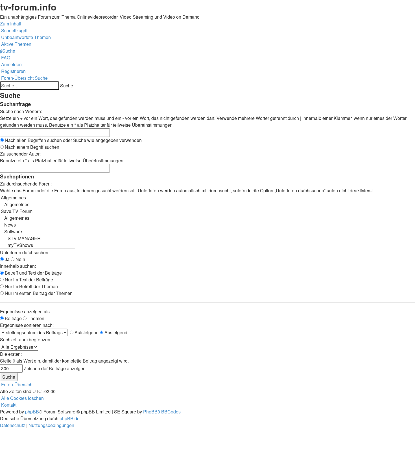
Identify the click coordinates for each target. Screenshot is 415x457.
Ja (7, 259)
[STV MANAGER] (37, 238)
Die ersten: (11, 354)
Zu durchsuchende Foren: (26, 183)
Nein (19, 259)
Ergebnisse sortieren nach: (27, 325)
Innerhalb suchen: (18, 266)
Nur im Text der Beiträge (28, 279)
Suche (66, 85)
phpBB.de (70, 418)
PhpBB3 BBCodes (162, 411)
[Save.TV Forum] (37, 211)
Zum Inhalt (10, 23)
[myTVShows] (37, 245)
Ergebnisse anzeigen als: (25, 311)
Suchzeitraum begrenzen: (25, 339)
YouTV (344, 50)
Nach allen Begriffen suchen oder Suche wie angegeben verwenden (73, 140)
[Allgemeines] (37, 197)
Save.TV (346, 31)
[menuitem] (25, 37)
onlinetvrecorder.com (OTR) (367, 41)
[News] (37, 224)
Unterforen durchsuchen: (24, 252)
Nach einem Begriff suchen (31, 147)
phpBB (32, 411)
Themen (35, 318)
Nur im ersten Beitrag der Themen (38, 293)
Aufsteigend (86, 332)
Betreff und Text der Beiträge (33, 273)
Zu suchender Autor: (20, 153)
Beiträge (13, 318)
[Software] (37, 231)
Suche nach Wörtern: (21, 111)
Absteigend (115, 332)
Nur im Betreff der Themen (31, 286)
